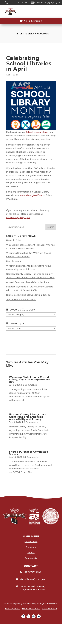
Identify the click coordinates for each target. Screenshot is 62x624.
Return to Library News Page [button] (32, 34)
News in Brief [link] (13, 240)
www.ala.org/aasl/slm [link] (31, 195)
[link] (7, 2)
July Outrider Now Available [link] (21, 299)
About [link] (30, 552)
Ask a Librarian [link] (33, 21)
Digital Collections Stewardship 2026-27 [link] (28, 295)
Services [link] (31, 547)
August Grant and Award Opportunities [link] (27, 282)
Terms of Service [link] (31, 608)
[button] (23, 616)
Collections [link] (31, 541)
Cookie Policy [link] (49, 608)
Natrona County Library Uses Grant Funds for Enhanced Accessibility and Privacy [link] (27, 417)
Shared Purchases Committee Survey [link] (28, 453)
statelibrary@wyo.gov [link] (47, 2)
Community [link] (31, 558)
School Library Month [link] (37, 132)
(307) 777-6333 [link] (18, 2)
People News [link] (13, 261)
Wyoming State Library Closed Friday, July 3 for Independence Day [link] (29, 379)
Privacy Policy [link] (12, 608)
